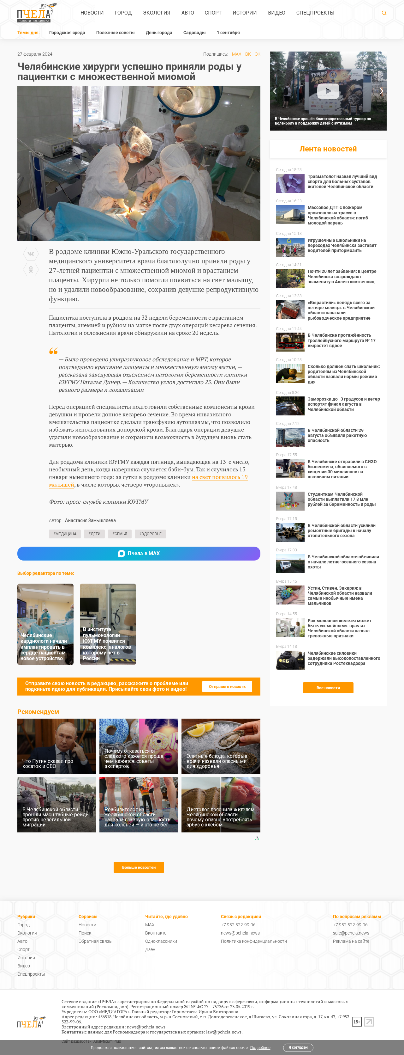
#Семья (119, 534)
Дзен (150, 949)
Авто (187, 13)
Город (123, 13)
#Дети (94, 534)
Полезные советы (115, 32)
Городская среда (67, 32)
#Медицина (64, 534)
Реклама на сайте (351, 941)
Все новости (328, 687)
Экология (156, 13)
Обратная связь (95, 941)
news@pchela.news (240, 932)
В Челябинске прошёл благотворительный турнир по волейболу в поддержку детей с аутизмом (323, 121)
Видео (276, 13)
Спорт (213, 13)
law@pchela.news (223, 1032)
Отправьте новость (227, 686)
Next (382, 91)
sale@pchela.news (351, 932)
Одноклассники (161, 941)
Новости (92, 13)
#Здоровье (150, 534)
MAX (236, 54)
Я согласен (298, 1047)
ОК (257, 54)
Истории (245, 13)
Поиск (85, 932)
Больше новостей (139, 867)
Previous (274, 91)
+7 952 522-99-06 (238, 924)
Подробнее (260, 1048)
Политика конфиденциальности (254, 941)
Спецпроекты (315, 13)
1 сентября (228, 32)
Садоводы (194, 32)
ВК (248, 54)
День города (159, 32)
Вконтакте (155, 932)
